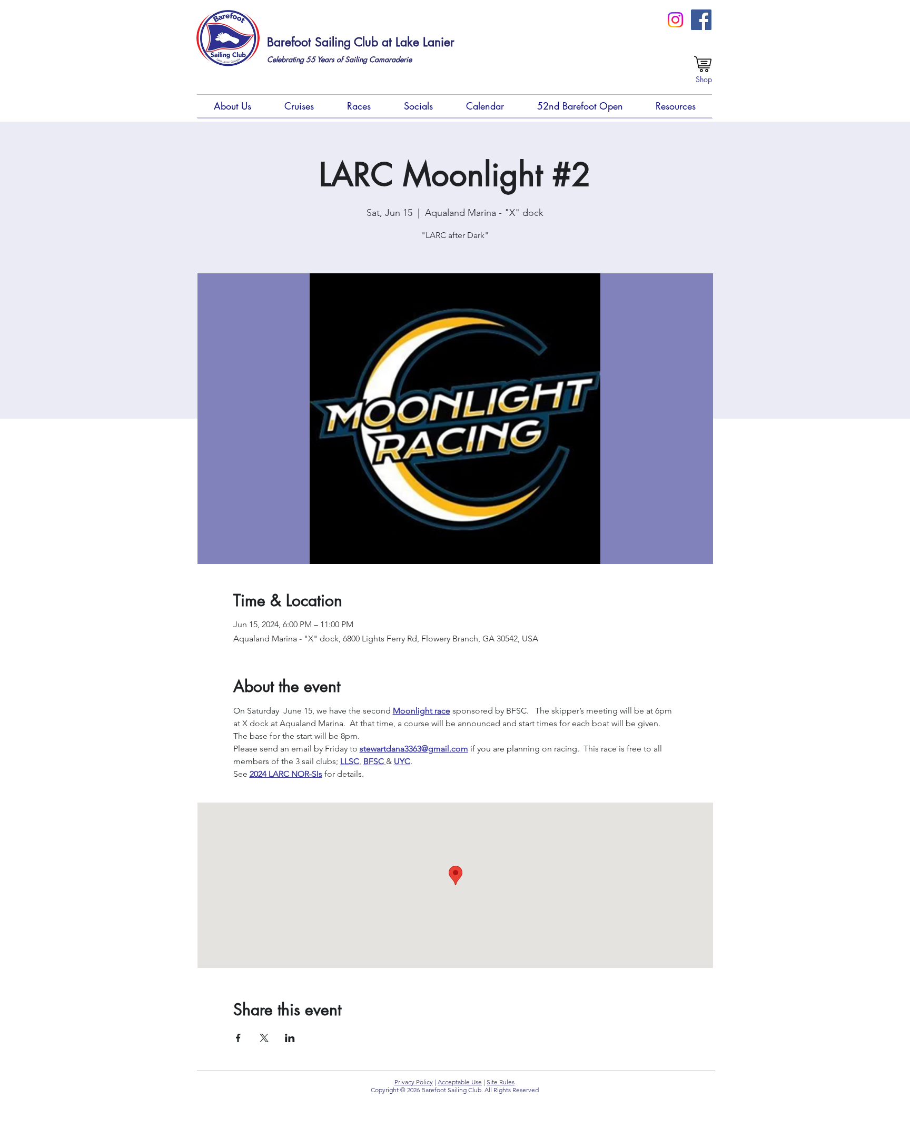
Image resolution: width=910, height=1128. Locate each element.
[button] (232, 106)
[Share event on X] (264, 1038)
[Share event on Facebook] (238, 1038)
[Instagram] (675, 19)
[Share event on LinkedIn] (290, 1038)
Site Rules (501, 1082)
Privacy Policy (413, 1082)
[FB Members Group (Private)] (701, 19)
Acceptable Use (460, 1082)
